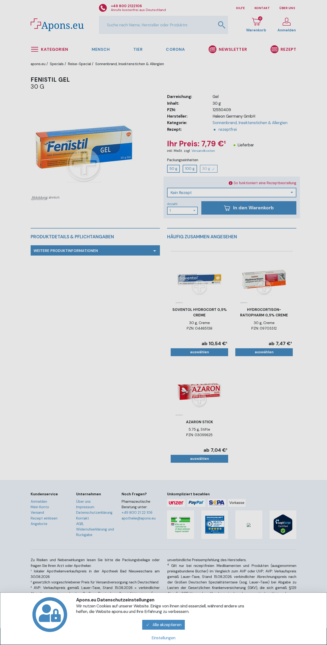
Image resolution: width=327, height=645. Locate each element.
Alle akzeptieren (166, 624)
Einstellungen (163, 637)
